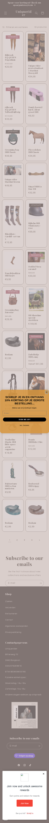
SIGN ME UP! (24, 419)
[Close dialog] (46, 392)
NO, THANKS (24, 425)
